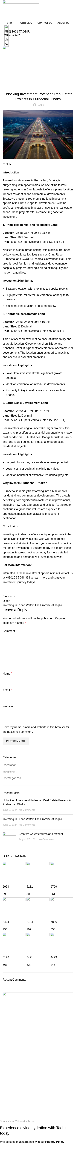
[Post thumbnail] (9, 838)
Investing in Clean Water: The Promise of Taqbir (32, 819)
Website (8, 706)
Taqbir (10, 1112)
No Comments (27, 809)
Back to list (9, 596)
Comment (10, 630)
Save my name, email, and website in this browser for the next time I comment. (36, 729)
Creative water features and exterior (41, 833)
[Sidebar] (4, 1148)
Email (7, 689)
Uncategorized (38, 85)
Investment (9, 771)
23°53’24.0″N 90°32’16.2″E (33, 321)
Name (7, 673)
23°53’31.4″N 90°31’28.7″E (33, 232)
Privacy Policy (54, 1141)
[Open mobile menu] (38, 67)
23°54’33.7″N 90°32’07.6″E (32, 411)
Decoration (9, 764)
